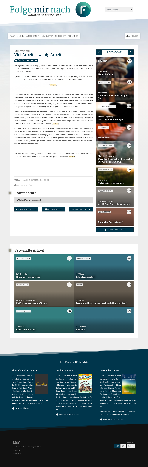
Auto (117, 446)
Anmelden (133, 36)
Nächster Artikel (80, 209)
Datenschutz (17, 454)
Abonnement (32, 36)
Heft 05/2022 (115, 52)
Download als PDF (115, 229)
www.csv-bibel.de (22, 408)
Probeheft (60, 36)
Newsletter (47, 36)
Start (12, 36)
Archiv (20, 36)
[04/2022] (99, 52)
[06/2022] (131, 52)
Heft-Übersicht (54, 209)
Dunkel (131, 446)
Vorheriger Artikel (27, 209)
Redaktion (73, 36)
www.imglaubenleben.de (113, 419)
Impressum (16, 450)
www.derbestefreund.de (69, 414)
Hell (123, 446)
